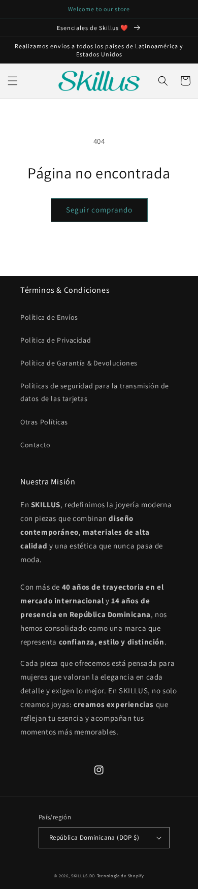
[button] (13, 81)
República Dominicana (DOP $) (94, 837)
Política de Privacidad (55, 340)
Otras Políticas (44, 421)
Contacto (35, 444)
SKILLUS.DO (83, 875)
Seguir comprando (99, 209)
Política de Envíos (49, 317)
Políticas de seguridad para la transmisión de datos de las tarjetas (94, 392)
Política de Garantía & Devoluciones (79, 362)
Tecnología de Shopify (120, 875)
